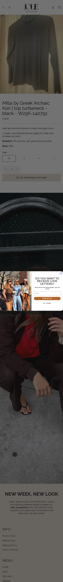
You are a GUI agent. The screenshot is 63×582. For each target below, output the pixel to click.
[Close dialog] (61, 273)
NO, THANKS (47, 303)
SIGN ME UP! (47, 298)
